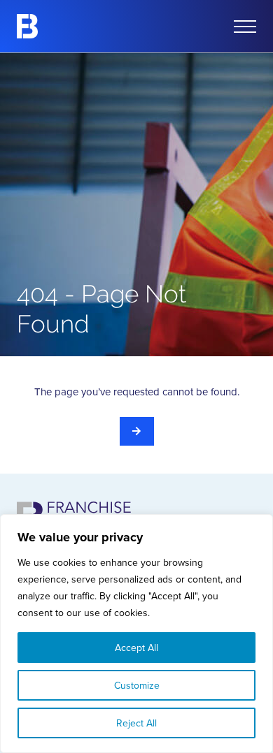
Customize (137, 685)
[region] (136, 633)
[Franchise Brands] (27, 26)
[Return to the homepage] (137, 431)
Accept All (136, 648)
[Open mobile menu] (245, 26)
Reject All (136, 723)
